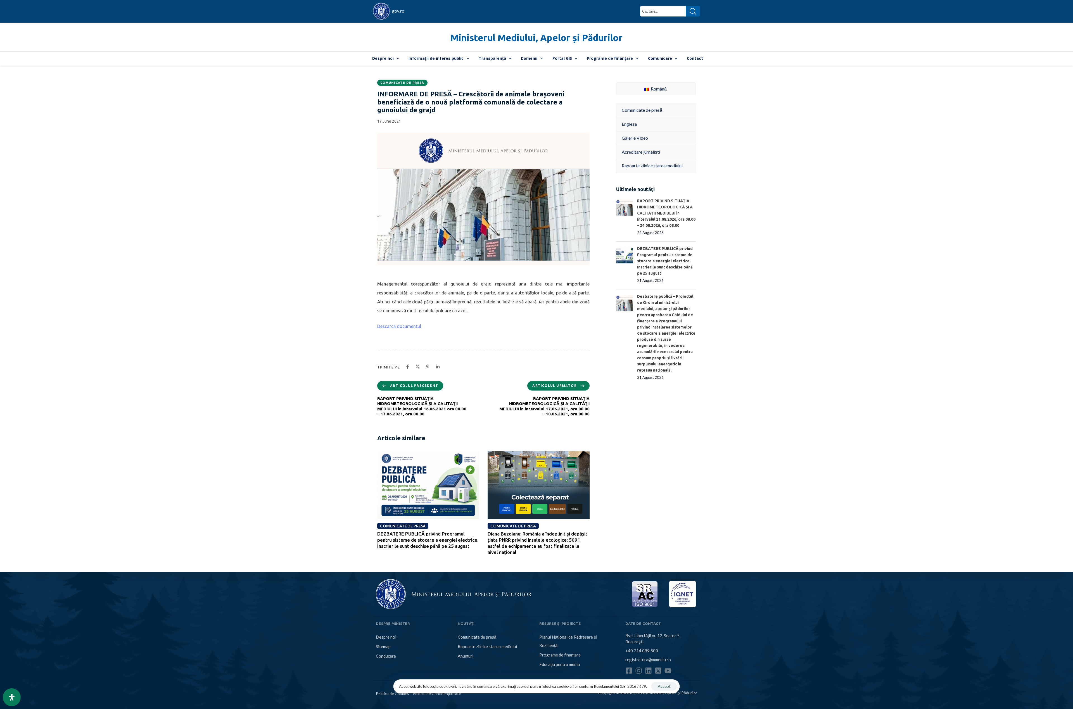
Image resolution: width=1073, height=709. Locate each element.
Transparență (492, 58)
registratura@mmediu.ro (648, 659)
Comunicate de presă (402, 82)
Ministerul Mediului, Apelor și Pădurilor (536, 37)
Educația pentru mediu (559, 664)
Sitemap (383, 646)
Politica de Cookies (392, 693)
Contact (695, 58)
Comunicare (660, 58)
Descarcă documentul (399, 326)
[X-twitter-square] (658, 670)
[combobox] (663, 11)
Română (658, 88)
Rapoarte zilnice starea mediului (487, 646)
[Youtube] (667, 670)
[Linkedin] (648, 670)
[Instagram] (638, 670)
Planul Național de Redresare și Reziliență (568, 641)
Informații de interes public (436, 58)
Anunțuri (465, 655)
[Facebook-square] (628, 670)
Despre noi (383, 58)
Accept (664, 686)
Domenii (529, 58)
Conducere (386, 655)
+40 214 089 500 (641, 650)
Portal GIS (562, 58)
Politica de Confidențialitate (437, 693)
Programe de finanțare (610, 58)
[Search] (693, 11)
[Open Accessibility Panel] (12, 697)
